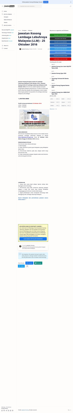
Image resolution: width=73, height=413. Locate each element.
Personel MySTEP (6, 30)
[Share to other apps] (27, 266)
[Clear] (40, 6)
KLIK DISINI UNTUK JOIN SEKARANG (33, 239)
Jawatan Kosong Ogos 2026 (59, 73)
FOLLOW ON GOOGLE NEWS (60, 55)
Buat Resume (5, 41)
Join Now (45, 2)
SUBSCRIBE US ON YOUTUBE (60, 59)
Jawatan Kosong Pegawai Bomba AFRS (60, 86)
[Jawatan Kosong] (34, 119)
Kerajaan (6, 17)
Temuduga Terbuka (6, 32)
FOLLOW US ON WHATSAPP (60, 35)
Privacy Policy (4, 408)
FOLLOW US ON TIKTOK (60, 38)
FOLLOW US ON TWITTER (61, 49)
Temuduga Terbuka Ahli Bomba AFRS (60, 79)
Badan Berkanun (8, 19)
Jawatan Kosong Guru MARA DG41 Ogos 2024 (61, 93)
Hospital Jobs (5, 38)
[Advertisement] (8, 73)
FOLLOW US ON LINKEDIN (60, 42)
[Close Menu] (70, 2)
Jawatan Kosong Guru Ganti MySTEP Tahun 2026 (61, 67)
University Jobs (5, 35)
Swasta (5, 22)
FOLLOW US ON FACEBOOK (60, 45)
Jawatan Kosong (25, 410)
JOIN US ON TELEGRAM (60, 52)
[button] (70, 6)
